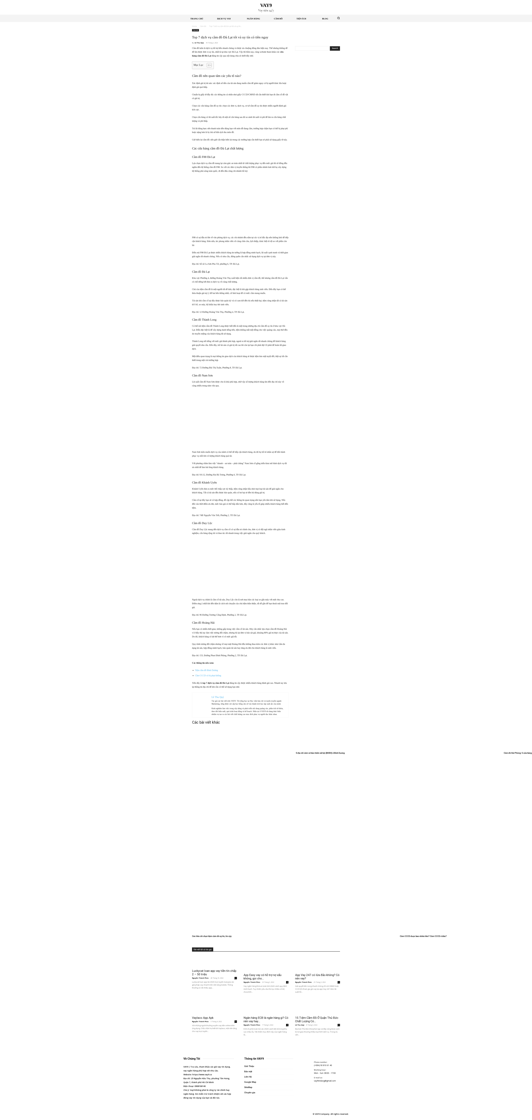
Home (194, 26)
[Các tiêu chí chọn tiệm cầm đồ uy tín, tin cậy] (242, 728)
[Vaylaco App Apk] (214, 1006)
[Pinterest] (192, 1114)
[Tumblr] (205, 1114)
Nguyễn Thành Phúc (306, 949)
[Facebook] (185, 1114)
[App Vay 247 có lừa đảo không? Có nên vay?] (317, 963)
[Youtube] (211, 1114)
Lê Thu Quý (199, 43)
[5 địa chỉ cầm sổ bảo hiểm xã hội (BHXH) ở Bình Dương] (337, 749)
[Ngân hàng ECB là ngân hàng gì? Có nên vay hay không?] (266, 1006)
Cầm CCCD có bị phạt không (208, 675)
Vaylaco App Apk (202, 1017)
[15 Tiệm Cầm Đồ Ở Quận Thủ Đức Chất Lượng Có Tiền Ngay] (317, 1006)
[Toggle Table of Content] (208, 65)
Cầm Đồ (203, 26)
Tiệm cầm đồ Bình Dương (206, 670)
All (294, 949)
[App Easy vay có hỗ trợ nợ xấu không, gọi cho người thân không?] (266, 963)
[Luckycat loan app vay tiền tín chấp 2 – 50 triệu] (214, 961)
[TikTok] (198, 1114)
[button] (338, 18)
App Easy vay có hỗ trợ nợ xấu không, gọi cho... (262, 976)
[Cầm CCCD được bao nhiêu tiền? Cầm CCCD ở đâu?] (450, 728)
